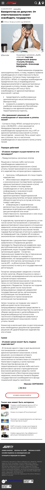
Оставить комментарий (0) (22, 395)
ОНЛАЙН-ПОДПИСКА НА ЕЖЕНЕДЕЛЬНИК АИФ (16, 453)
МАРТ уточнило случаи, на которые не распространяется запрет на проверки (23, 427)
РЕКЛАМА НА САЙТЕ (20, 450)
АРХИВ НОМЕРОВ (7, 450)
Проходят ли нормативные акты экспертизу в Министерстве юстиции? (26, 420)
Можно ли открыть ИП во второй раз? (23, 412)
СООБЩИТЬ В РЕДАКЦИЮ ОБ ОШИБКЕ (14, 455)
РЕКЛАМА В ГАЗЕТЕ (34, 450)
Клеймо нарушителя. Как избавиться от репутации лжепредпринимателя (23, 434)
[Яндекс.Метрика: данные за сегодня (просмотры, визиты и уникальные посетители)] (13, 480)
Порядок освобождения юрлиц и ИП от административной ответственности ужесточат (24, 406)
